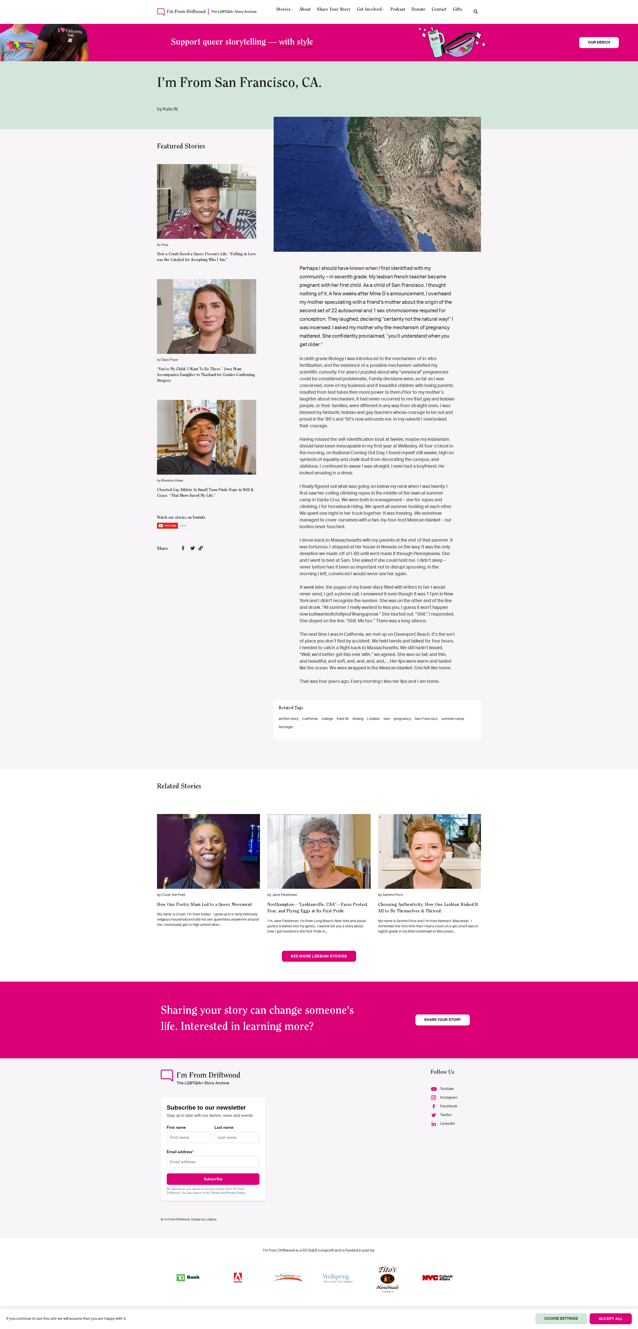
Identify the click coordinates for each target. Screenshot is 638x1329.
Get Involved (369, 9)
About (305, 9)
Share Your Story (334, 9)
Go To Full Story (208, 849)
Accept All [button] (611, 1319)
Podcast (397, 9)
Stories (283, 9)
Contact (439, 9)
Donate (418, 9)
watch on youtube (204, 208)
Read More (206, 194)
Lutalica (211, 1219)
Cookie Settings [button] (561, 1319)
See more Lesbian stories (319, 956)
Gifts (457, 9)
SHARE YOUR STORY (442, 1020)
